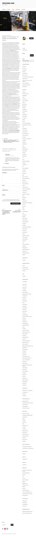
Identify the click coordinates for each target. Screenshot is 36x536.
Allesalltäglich (24, 95)
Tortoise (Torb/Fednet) (25, 83)
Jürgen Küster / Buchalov (26, 332)
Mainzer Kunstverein (25, 342)
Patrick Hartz (24, 352)
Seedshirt (23, 48)
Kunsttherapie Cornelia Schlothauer (27, 402)
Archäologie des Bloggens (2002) (27, 415)
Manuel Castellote (25, 344)
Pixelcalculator (24, 432)
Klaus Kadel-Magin (25, 337)
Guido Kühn (24, 318)
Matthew (23, 481)
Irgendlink (8, 3)
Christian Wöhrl (24, 114)
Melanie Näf (24, 197)
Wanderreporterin (25, 495)
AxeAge (23, 102)
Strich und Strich (24, 237)
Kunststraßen (18, 9)
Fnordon (23, 265)
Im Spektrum (24, 464)
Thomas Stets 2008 (25, 490)
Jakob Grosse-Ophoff (25, 330)
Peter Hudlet (24, 354)
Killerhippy (24, 71)
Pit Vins (23, 209)
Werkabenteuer (24, 86)
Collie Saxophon (24, 304)
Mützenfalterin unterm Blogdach (27, 202)
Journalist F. (24, 169)
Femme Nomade (24, 131)
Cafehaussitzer (24, 500)
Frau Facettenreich (25, 135)
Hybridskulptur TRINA (25, 325)
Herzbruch (24, 152)
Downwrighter (24, 128)
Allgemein (6, 138)
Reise (9, 141)
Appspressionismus (25, 292)
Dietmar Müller (24, 307)
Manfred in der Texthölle (26, 194)
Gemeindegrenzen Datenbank (26, 446)
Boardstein (24, 107)
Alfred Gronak (24, 287)
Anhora (23, 97)
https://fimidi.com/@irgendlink (14, 130)
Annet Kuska (24, 290)
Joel (23, 166)
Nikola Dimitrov (24, 347)
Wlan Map (24, 260)
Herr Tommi (24, 68)
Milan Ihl (23, 199)
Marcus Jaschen (24, 75)
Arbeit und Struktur (25, 100)
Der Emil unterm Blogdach (26, 123)
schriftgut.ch (24, 223)
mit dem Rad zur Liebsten (11, 140)
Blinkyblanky (24, 105)
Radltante (23, 216)
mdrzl (5, 140)
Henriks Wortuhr (24, 321)
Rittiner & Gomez (25, 363)
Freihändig (24, 142)
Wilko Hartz (24, 441)
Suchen (23, 53)
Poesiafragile (24, 361)
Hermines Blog (24, 150)
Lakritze (23, 185)
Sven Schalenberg (25, 371)
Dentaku (23, 119)
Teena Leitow (24, 374)
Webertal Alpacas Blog (25, 249)
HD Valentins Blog (25, 149)
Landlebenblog (24, 190)
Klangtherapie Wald (25, 401)
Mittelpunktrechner (25, 430)
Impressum (23, 9)
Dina (23, 126)
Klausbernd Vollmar (25, 183)
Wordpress (6, 142)
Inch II (23, 159)
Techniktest (13, 141)
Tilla (23, 242)
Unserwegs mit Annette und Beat (27, 493)
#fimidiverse (8, 68)
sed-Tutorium (24, 395)
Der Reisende (24, 306)
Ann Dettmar (24, 288)
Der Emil (23, 121)
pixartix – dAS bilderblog (26, 359)
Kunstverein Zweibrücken (26, 340)
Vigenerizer (24, 437)
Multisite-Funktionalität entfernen (27, 511)
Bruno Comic (24, 299)
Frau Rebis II (24, 140)
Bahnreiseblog (24, 104)
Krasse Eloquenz (24, 73)
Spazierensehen (24, 232)
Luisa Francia (24, 192)
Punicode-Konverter (25, 434)
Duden (23, 423)
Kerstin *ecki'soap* (25, 176)
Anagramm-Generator (25, 413)
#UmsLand (12, 50)
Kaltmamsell (24, 173)
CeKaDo (23, 112)
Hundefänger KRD (25, 323)
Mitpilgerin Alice (24, 483)
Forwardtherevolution (25, 133)
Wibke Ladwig (24, 251)
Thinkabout (24, 240)
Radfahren (6, 141)
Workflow (10, 142)
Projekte (8, 9)
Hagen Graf (24, 147)
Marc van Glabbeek (25, 479)
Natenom (23, 204)
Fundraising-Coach (25, 425)
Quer (23, 213)
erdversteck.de (24, 311)
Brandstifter (24, 297)
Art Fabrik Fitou (24, 295)
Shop (13, 9)
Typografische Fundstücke (26, 84)
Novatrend (24, 206)
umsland (17, 141)
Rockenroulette (24, 218)
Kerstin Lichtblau (24, 333)
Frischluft (23, 474)
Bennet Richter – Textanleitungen (27, 390)
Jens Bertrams (24, 164)
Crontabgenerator (25, 392)
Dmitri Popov (24, 309)
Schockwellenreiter (25, 221)
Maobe (23, 195)
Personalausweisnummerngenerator (27, 448)
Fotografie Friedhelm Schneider (27, 316)
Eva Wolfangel (24, 281)
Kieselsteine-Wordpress (26, 178)
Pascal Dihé (24, 351)
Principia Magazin (25, 211)
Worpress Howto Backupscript (27, 513)
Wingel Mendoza (24, 381)
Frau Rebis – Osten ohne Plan (26, 138)
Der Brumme (24, 66)
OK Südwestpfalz (25, 349)
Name (3, 185)
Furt (23, 476)
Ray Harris (24, 488)
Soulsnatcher (24, 230)
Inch (23, 157)
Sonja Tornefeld (24, 78)
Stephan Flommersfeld (25, 235)
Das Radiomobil (24, 459)
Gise (23, 145)
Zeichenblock (24, 383)
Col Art (23, 302)
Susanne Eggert (24, 367)
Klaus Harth (24, 335)
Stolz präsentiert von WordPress (11, 533)
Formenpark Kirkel (25, 314)
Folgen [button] (31, 38)
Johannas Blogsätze (25, 168)
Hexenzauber (24, 154)
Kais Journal (24, 171)
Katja (23, 175)
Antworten (7, 163)
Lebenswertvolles (25, 404)
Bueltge (23, 418)
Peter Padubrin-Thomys (25, 356)
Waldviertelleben (24, 247)
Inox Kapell (24, 328)
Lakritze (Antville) (25, 187)
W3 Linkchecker (24, 439)
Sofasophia (7, 154)
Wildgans (23, 254)
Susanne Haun (24, 369)
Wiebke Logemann (25, 379)
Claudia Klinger (24, 116)
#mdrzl (6, 104)
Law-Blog (23, 427)
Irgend (9, 35)
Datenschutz (4, 533)
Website (3, 194)
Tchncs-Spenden (25, 267)
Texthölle (23, 376)
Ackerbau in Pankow (25, 93)
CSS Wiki (23, 420)
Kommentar (4, 172)
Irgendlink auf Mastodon (26, 161)
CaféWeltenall (24, 109)
